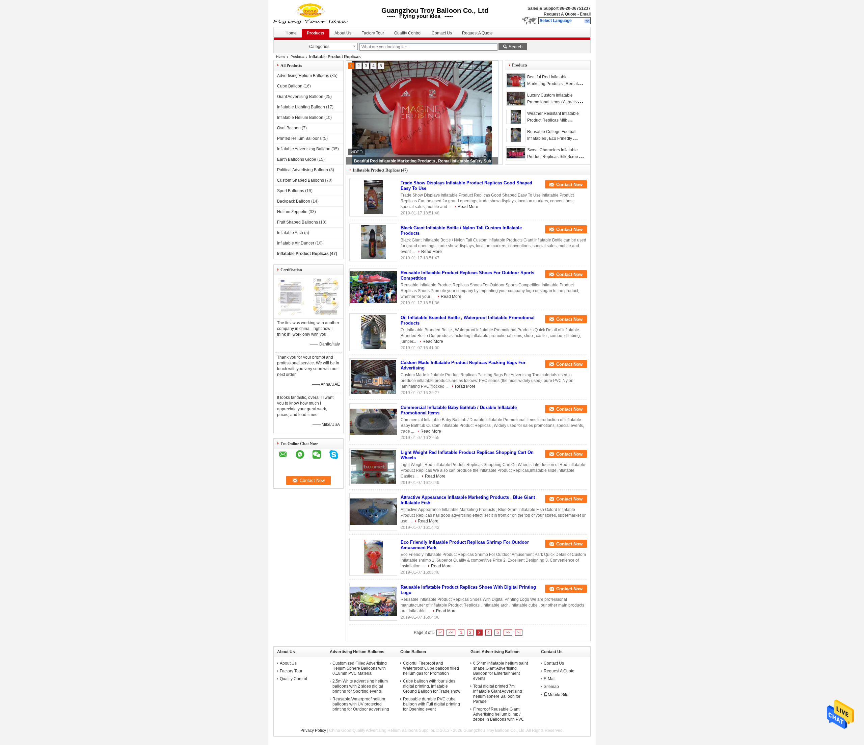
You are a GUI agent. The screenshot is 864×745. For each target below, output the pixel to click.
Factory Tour (372, 33)
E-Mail (550, 678)
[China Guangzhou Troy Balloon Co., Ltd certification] (291, 313)
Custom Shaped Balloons (300, 180)
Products (315, 33)
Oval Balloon (289, 128)
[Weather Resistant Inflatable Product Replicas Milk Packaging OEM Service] (515, 117)
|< (440, 632)
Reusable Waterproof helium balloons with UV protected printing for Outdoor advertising (360, 704)
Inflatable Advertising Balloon (303, 149)
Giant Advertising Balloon (300, 96)
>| (518, 632)
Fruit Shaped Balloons (297, 222)
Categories (319, 46)
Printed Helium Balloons (299, 138)
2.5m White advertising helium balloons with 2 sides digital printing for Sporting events (360, 686)
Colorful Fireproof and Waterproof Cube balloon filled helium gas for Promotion (431, 668)
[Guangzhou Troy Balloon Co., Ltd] (587, 21)
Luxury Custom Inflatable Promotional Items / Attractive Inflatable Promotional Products (422, 161)
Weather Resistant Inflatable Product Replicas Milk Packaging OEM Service (553, 120)
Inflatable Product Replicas (303, 253)
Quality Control (408, 33)
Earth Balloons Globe (296, 159)
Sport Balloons (290, 190)
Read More (468, 206)
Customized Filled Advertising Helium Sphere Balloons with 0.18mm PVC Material (359, 668)
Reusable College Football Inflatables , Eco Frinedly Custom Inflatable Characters (553, 138)
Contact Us (442, 33)
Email (585, 14)
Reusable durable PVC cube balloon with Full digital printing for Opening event (431, 704)
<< (451, 632)
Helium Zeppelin (292, 211)
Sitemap (551, 686)
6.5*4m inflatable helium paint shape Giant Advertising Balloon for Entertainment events (500, 671)
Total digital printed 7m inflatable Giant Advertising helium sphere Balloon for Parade (497, 694)
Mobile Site (558, 694)
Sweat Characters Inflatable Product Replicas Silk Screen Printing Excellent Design (553, 157)
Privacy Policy (313, 730)
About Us (342, 33)
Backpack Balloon (293, 201)
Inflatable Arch (290, 232)
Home (291, 33)
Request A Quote (560, 14)
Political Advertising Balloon (302, 170)
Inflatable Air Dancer (295, 243)
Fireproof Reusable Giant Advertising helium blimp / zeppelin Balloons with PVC (498, 714)
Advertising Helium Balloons (303, 75)
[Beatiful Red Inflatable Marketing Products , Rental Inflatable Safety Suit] (515, 80)
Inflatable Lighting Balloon (301, 107)
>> (508, 632)
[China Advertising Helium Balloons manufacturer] (311, 13)
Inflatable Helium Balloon (300, 117)
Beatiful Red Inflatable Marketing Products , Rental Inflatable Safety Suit (552, 84)
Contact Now (569, 184)
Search (515, 46)
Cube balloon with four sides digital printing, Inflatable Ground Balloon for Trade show (431, 686)
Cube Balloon (289, 86)
